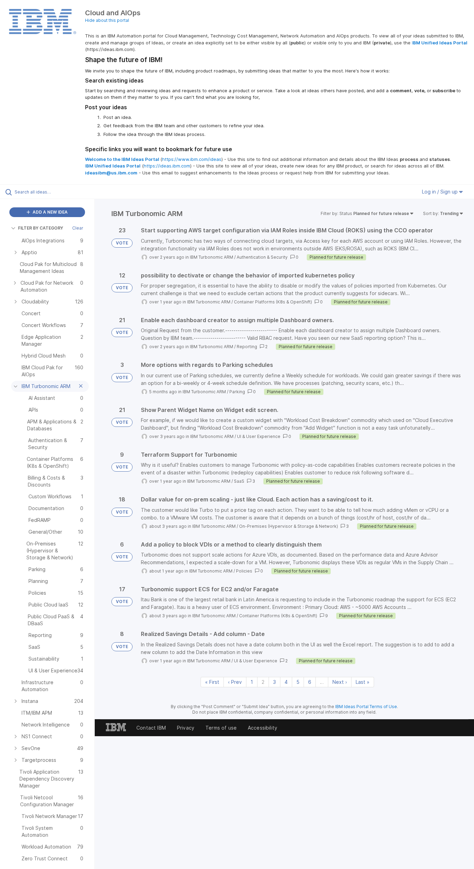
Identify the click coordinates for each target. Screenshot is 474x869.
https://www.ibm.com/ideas (191, 159)
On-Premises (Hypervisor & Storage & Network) (288, 526)
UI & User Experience (258, 436)
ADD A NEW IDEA (50, 212)
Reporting (247, 346)
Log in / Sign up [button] (440, 192)
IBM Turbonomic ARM (211, 257)
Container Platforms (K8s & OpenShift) (273, 301)
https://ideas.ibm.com (167, 166)
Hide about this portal (107, 20)
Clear (77, 228)
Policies (244, 571)
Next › (339, 682)
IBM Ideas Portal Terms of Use (366, 706)
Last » (363, 682)
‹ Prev (235, 682)
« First (212, 682)
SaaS (239, 481)
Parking (237, 391)
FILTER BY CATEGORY (40, 228)
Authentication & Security (262, 257)
